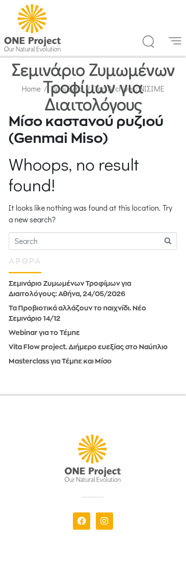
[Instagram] (104, 521)
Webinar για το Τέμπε (44, 332)
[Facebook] (81, 521)
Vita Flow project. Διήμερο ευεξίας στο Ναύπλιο (88, 347)
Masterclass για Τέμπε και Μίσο (60, 361)
